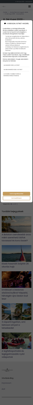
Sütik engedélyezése (16, 194)
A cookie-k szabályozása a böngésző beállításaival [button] (12, 74)
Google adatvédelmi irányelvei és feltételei (15, 60)
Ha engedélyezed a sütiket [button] (12, 65)
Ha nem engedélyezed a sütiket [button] (13, 69)
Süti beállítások (16, 198)
